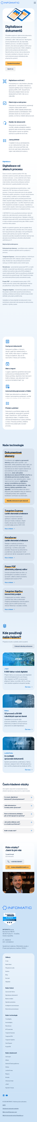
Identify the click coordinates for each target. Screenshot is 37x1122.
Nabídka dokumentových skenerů (17, 501)
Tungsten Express (10, 1032)
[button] (34, 3)
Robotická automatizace (11, 1009)
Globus (7, 1067)
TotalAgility (8, 1019)
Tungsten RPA (9, 1036)
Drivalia (7, 1077)
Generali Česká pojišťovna (12, 1063)
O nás (6, 961)
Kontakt (7, 978)
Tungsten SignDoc (10, 1039)
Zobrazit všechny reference (23, 646)
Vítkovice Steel (9, 1081)
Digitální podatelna (10, 1002)
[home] (10, 2)
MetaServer (8, 1026)
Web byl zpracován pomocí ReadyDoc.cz (13, 1115)
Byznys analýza (9, 998)
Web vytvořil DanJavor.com (10, 1112)
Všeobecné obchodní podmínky (11, 1108)
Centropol (8, 1056)
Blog (6, 974)
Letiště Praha (9, 1070)
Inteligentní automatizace (12, 1005)
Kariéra (7, 971)
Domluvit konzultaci (13, 63)
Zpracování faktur (10, 991)
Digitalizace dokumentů (11, 995)
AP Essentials (9, 1029)
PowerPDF (8, 1046)
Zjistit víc (10, 69)
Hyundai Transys (9, 1087)
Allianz (7, 1060)
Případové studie (9, 968)
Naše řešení (8, 964)
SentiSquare (8, 1043)
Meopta (7, 1074)
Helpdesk (7, 981)
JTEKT (7, 1084)
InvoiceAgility (8, 1022)
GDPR (4, 1105)
